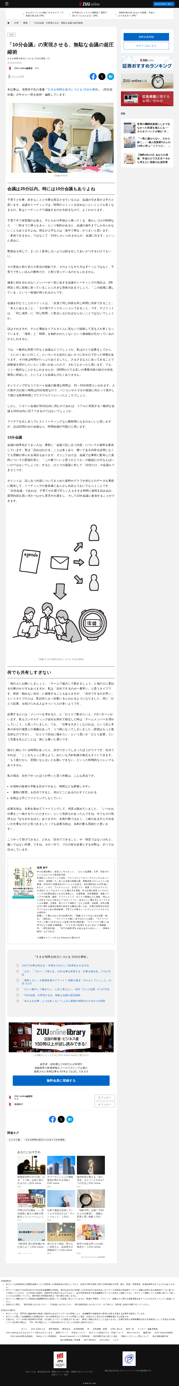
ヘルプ (116, 1340)
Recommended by (89, 1257)
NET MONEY (90, 1340)
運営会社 (66, 1329)
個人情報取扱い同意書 (70, 1340)
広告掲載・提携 (100, 1329)
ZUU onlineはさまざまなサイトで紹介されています (29, 1333)
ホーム (24, 1329)
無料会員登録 (146, 36)
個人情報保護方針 (161, 1336)
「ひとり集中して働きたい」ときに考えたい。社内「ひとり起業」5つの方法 (65, 989)
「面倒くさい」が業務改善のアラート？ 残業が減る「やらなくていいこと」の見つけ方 (66, 982)
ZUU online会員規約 (164, 1333)
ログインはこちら (146, 45)
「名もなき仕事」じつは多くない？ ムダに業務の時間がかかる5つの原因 (63, 1001)
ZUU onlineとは (38, 1329)
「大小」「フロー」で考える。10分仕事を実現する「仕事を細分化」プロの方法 (66, 973)
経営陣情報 (79, 1329)
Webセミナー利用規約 (46, 1336)
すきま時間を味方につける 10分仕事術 (73, 89)
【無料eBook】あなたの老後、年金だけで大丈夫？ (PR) (136, 14)
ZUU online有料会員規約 (21, 1336)
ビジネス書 (14, 1140)
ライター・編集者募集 (148, 1329)
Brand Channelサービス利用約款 (75, 1336)
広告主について (78, 1333)
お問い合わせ (116, 1329)
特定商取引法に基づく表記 (105, 1336)
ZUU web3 (104, 1340)
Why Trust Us (133, 1333)
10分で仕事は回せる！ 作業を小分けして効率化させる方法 (55, 965)
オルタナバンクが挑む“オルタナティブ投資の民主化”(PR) (45, 14)
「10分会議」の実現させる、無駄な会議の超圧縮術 (51, 995)
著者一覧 (130, 1329)
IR (88, 1329)
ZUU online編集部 (23, 68)
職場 (11, 35)
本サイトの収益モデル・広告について (106, 1333)
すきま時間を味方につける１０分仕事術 (45, 1140)
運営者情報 (54, 1329)
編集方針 (147, 1333)
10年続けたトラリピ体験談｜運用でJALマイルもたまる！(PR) (89, 14)
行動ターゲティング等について (135, 1336)
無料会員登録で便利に (164, 4)
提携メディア (62, 1333)
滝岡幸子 (18, 1104)
